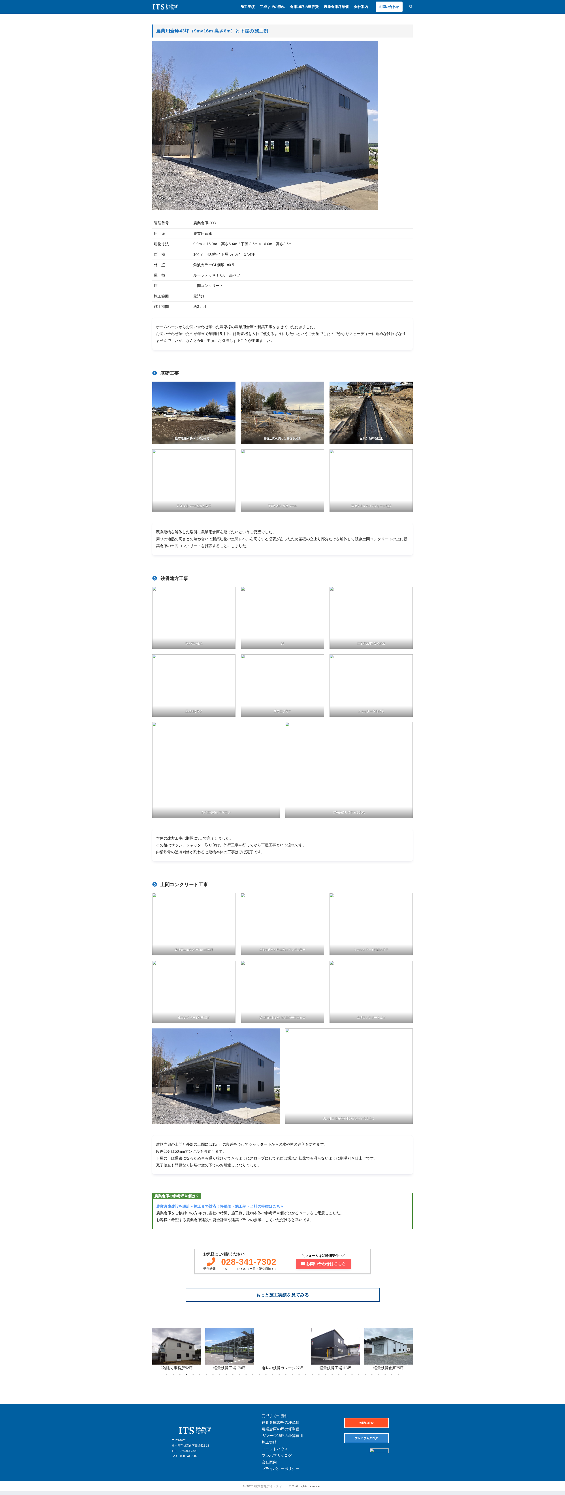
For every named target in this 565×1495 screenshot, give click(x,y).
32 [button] (372, 1375)
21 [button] (299, 1375)
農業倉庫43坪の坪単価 (280, 1429)
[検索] (409, 7)
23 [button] (312, 1375)
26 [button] (332, 1375)
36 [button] (398, 1375)
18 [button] (279, 1375)
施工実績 (269, 1442)
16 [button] (266, 1375)
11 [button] (233, 1375)
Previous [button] (156, 1350)
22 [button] (305, 1375)
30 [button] (358, 1375)
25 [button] (325, 1375)
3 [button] (180, 1375)
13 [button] (246, 1375)
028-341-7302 (249, 1261)
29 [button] (352, 1375)
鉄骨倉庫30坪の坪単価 (280, 1422)
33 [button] (378, 1375)
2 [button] (173, 1375)
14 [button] (252, 1375)
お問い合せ (366, 1423)
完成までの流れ (275, 1416)
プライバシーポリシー (280, 1469)
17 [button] (272, 1375)
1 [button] (166, 1375)
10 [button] (226, 1375)
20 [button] (292, 1375)
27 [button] (339, 1375)
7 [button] (206, 1375)
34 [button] (385, 1375)
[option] (176, 1349)
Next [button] (408, 1350)
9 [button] (219, 1375)
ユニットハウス (275, 1449)
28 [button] (345, 1375)
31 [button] (365, 1375)
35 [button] (392, 1375)
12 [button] (239, 1375)
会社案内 (269, 1462)
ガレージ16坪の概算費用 (282, 1436)
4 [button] (186, 1375)
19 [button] (286, 1375)
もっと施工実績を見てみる (282, 1294)
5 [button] (193, 1375)
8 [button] (213, 1375)
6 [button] (200, 1375)
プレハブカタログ (277, 1456)
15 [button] (259, 1375)
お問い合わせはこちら (326, 1264)
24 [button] (319, 1375)
